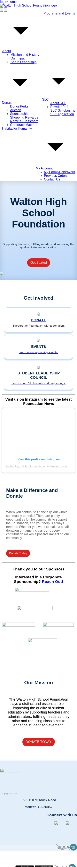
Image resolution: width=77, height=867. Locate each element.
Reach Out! (52, 581)
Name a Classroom (24, 121)
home (12, 1)
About (6, 51)
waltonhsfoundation (63, 466)
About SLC (58, 103)
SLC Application (62, 114)
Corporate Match (22, 125)
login (3, 1)
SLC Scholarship (62, 110)
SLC (45, 99)
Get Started (38, 262)
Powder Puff (59, 107)
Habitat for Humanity (17, 128)
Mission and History (24, 54)
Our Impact (18, 58)
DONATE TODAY (39, 742)
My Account (44, 168)
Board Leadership (23, 62)
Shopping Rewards (24, 117)
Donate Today (18, 553)
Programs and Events (59, 13)
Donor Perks (19, 106)
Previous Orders (56, 175)
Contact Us (52, 179)
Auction (15, 110)
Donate (7, 102)
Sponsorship (19, 113)
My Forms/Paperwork (59, 172)
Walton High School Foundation (26, 466)
